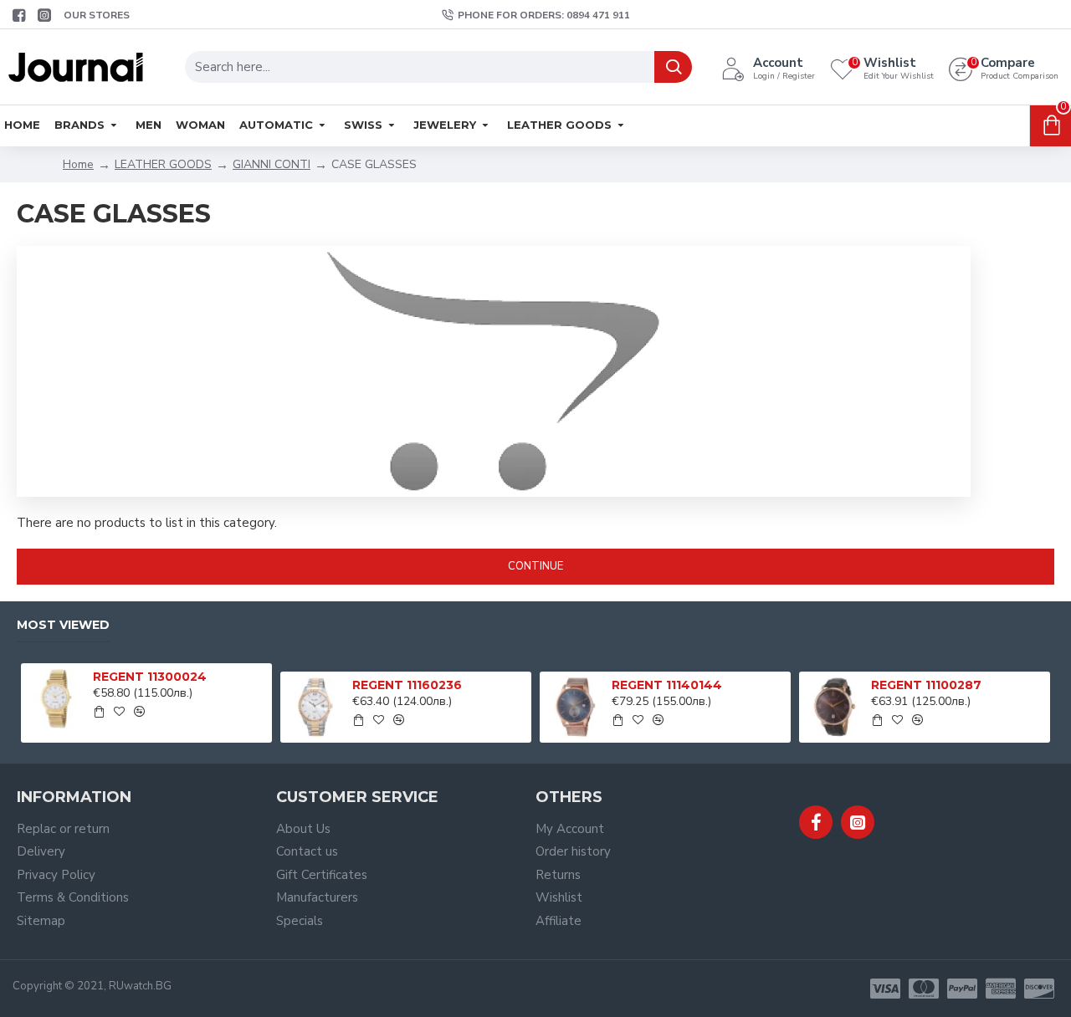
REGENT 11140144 (667, 684)
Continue (535, 566)
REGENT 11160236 (407, 684)
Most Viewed (63, 625)
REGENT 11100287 (926, 684)
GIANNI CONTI (271, 164)
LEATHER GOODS (163, 164)
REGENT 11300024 (150, 676)
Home (78, 164)
